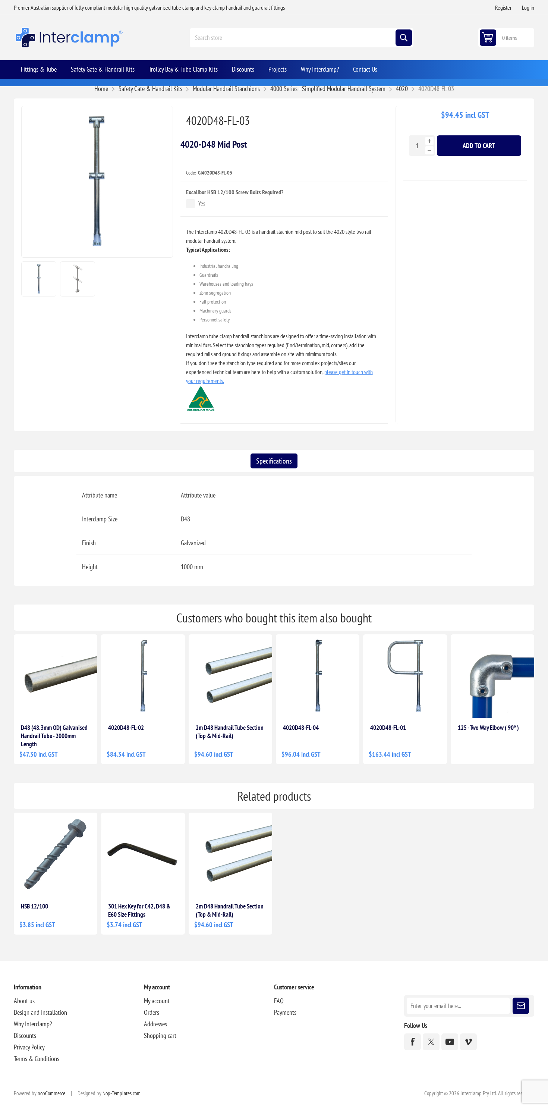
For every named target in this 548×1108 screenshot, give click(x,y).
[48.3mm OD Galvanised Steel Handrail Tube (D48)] (55, 676)
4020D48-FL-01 (388, 728)
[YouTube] (449, 1041)
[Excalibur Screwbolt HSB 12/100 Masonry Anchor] (55, 854)
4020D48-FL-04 (301, 728)
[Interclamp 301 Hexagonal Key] (143, 854)
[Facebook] (412, 1041)
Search (404, 37)
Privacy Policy (29, 1047)
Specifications (274, 461)
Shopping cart (160, 1035)
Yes (201, 203)
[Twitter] (431, 1041)
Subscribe (521, 1006)
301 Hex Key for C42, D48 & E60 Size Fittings (139, 910)
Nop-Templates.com (122, 1093)
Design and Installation (40, 1012)
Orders (151, 1012)
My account (157, 1000)
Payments (285, 1012)
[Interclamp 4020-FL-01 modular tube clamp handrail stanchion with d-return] (405, 676)
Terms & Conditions (36, 1058)
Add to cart (479, 145)
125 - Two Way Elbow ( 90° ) (488, 728)
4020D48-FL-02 (126, 728)
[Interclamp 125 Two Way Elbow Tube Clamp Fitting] (492, 676)
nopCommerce (51, 1093)
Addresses (155, 1024)
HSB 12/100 (34, 906)
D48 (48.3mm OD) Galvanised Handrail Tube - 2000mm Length (54, 736)
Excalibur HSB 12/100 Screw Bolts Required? (234, 192)
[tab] (274, 460)
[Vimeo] (468, 1041)
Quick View (80, 706)
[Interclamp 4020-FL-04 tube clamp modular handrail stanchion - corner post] (317, 676)
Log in (528, 7)
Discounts (25, 1035)
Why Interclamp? (33, 1024)
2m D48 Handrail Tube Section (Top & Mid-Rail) (230, 732)
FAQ (279, 1000)
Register (503, 7)
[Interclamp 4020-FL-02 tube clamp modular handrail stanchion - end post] (143, 676)
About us (24, 1000)
